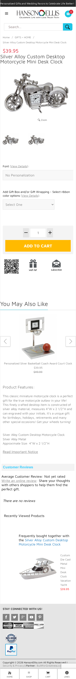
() (19, 166)
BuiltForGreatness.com (50, 665)
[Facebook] (6, 617)
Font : (16, 166)
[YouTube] (31, 617)
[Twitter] (14, 617)
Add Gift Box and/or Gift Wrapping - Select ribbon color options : (36, 193)
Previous (5, 341)
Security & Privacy (13, 665)
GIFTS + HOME (23, 37)
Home (6, 37)
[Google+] (23, 617)
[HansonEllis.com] (38, 13)
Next (71, 341)
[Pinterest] (40, 617)
